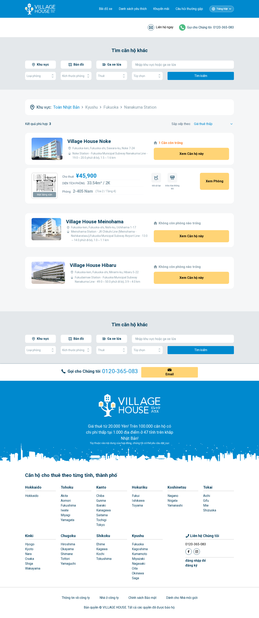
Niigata (172, 501)
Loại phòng (34, 76)
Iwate (65, 510)
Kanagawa (103, 510)
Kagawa (101, 549)
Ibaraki (101, 505)
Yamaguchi (68, 564)
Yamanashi (175, 505)
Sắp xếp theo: (181, 124)
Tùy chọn (139, 76)
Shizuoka (209, 510)
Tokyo (100, 525)
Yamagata (67, 520)
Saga (135, 578)
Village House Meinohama (94, 222)
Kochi (100, 554)
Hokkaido (33, 487)
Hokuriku (139, 487)
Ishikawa (138, 501)
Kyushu (138, 536)
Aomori (66, 501)
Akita (64, 496)
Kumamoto (139, 554)
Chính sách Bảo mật (142, 598)
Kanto (101, 487)
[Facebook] (188, 551)
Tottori (65, 559)
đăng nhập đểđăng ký (195, 563)
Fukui (135, 496)
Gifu (206, 501)
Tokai (207, 487)
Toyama (137, 505)
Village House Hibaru (93, 265)
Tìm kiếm (200, 76)
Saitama (102, 515)
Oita (135, 568)
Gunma (101, 501)
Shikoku (103, 536)
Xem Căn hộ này (191, 154)
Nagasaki (138, 564)
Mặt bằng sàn (44, 194)
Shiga (29, 564)
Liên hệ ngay (164, 27)
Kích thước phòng (73, 76)
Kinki (29, 536)
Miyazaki (138, 559)
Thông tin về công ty (76, 598)
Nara (28, 554)
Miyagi (65, 515)
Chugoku (68, 536)
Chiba (100, 496)
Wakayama (32, 568)
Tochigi (101, 520)
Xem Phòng (214, 181)
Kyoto (29, 549)
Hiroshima (68, 544)
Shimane (67, 554)
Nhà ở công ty (109, 598)
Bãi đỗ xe (105, 9)
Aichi (206, 496)
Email (170, 374)
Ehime (100, 544)
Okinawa (138, 573)
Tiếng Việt (222, 8)
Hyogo (29, 544)
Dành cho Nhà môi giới (181, 598)
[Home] (129, 405)
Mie (206, 505)
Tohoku (67, 487)
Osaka (29, 559)
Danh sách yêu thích (133, 9)
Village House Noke (89, 141)
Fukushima (68, 505)
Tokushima (103, 559)
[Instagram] (196, 551)
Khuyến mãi (161, 9)
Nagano (173, 496)
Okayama (67, 549)
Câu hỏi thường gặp (189, 9)
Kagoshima (140, 549)
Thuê (101, 76)
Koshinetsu (177, 487)
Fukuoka (138, 544)
